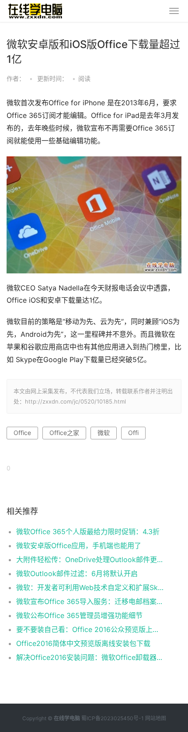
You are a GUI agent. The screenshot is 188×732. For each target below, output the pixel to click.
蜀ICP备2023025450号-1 (112, 718)
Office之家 (64, 432)
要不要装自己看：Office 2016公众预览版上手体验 (90, 629)
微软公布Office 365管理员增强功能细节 (79, 615)
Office (22, 432)
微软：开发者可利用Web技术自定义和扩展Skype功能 (90, 587)
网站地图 (155, 718)
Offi (133, 432)
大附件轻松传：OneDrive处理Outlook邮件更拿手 (90, 559)
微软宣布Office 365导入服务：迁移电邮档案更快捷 (90, 601)
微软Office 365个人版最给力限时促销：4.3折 (88, 531)
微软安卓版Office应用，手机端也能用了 (78, 545)
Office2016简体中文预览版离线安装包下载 (83, 643)
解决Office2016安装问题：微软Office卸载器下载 (90, 657)
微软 (103, 432)
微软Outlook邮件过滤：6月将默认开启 (77, 573)
